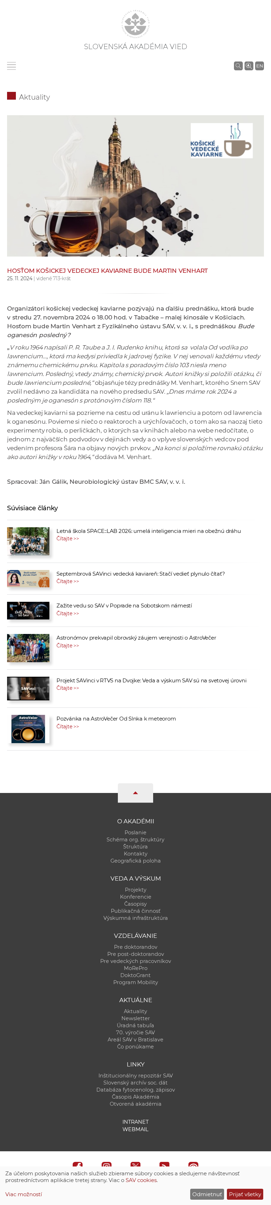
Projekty (135, 890)
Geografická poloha (135, 861)
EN (259, 66)
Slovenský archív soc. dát (135, 1083)
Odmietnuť (207, 1194)
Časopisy (135, 904)
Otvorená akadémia (136, 1104)
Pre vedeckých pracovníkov (135, 961)
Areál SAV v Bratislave (135, 1039)
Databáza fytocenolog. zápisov (135, 1090)
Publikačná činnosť (136, 911)
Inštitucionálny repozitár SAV (135, 1075)
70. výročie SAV (135, 1032)
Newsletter (135, 1018)
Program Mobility (135, 982)
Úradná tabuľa (135, 1025)
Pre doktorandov (135, 947)
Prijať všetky (245, 1194)
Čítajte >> (67, 538)
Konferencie (135, 897)
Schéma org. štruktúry (135, 839)
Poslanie (135, 832)
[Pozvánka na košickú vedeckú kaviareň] (135, 205)
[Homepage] (135, 24)
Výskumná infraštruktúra (135, 918)
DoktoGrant (135, 975)
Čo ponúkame (135, 1047)
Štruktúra (135, 847)
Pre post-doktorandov (135, 954)
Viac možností (23, 1194)
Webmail (135, 1129)
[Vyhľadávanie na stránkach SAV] (238, 66)
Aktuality (34, 97)
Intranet (135, 1122)
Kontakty (135, 854)
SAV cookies (141, 1180)
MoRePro (135, 968)
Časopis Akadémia (135, 1097)
